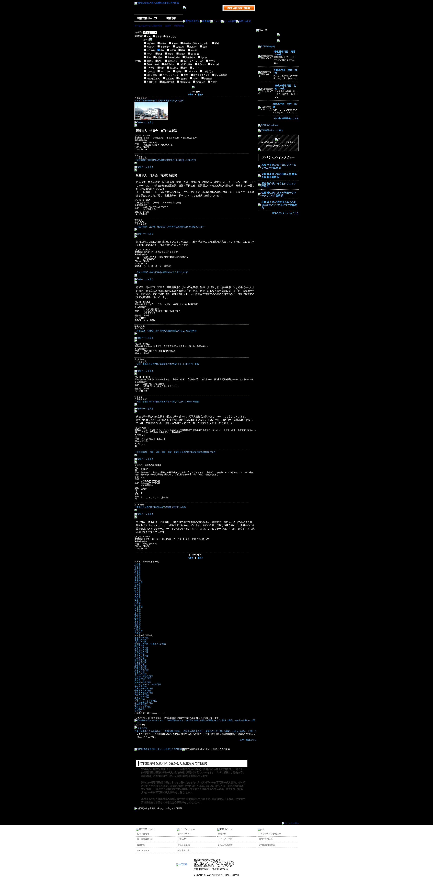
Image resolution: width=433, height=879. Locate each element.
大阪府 (137, 600)
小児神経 (183, 78)
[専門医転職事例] (266, 46)
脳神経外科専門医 (142, 682)
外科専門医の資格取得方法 (169, 799)
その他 (214, 82)
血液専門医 (139, 664)
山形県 (137, 568)
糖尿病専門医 (140, 660)
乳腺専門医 (139, 699)
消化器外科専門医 (142, 678)
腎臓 (149, 57)
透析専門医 (139, 680)
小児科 (159, 57)
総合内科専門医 (141, 656)
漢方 (185, 68)
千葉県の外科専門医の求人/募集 (171, 789)
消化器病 (195, 54)
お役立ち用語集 (225, 845)
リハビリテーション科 (193, 61)
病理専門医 (139, 654)
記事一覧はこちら (248, 740)
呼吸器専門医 (140, 668)
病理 (205, 47)
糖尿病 (173, 50)
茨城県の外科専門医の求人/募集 (219, 782)
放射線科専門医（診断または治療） (150, 644)
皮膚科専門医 (140, 640)
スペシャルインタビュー (270, 833)
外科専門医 (179, 26)
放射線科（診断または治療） (196, 43)
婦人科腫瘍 (152, 75)
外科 (162, 50)
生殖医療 (170, 78)
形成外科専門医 (141, 652)
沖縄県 (137, 633)
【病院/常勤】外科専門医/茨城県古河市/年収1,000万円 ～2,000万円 (165, 160)
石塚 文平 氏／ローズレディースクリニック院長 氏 (278, 166)
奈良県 (137, 605)
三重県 (137, 594)
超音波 (204, 57)
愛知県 (137, 592)
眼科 (217, 43)
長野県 (137, 586)
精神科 (196, 78)
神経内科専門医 (141, 694)
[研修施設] (205, 21)
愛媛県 (137, 619)
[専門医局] (181, 864)
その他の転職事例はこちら (286, 118)
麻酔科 (175, 43)
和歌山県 (138, 607)
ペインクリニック (170, 75)
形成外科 (193, 47)
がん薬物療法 (221, 75)
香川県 (137, 617)
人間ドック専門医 (142, 707)
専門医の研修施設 (267, 845)
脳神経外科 (173, 61)
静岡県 (137, 590)
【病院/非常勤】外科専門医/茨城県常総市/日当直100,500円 (161, 272)
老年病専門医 (140, 686)
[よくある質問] (228, 21)
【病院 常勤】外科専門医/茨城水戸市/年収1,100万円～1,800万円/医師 (166, 401)
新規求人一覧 (184, 850)
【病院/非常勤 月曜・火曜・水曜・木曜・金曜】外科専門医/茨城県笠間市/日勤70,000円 (174, 452)
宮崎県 (137, 629)
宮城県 (137, 566)
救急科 (150, 54)
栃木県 (137, 572)
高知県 (137, 621)
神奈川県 (138, 582)
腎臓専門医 (139, 672)
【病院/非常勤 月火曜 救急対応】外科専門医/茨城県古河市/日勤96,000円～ (169, 227)
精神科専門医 (140, 705)
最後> (200, 94)
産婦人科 (151, 47)
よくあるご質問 (225, 839)
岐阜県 (137, 588)
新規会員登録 (184, 845)
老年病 (212, 61)
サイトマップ (143, 850)
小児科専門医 (140, 674)
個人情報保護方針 (145, 839)
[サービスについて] (186, 829)
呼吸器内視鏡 (168, 82)
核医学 (179, 71)
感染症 (194, 50)
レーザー (197, 68)
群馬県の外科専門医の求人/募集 (187, 785)
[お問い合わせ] (243, 21)
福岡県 (137, 623)
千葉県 (137, 578)
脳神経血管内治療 (201, 75)
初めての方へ (184, 833)
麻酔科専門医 (140, 642)
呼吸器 (182, 54)
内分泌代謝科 (174, 57)
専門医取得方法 (266, 839)
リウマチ (151, 68)
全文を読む (142, 728)
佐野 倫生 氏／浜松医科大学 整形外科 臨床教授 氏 (279, 175)
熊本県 (137, 627)
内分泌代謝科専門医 (143, 676)
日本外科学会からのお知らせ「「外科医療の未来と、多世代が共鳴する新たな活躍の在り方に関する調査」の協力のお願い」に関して (195, 731)
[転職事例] (171, 21)
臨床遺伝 (174, 68)
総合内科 (151, 50)
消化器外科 (190, 57)
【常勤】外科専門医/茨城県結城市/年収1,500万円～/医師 (160, 507)
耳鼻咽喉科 (165, 47)
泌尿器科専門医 (141, 650)
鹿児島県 (138, 631)
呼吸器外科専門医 (142, 690)
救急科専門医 (140, 662)
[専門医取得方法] (191, 21)
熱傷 (186, 75)
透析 (160, 61)
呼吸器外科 (169, 64)
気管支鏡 (151, 71)
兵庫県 (137, 603)
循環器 (171, 54)
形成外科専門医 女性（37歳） (285, 87)
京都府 (137, 598)
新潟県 (137, 584)
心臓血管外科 (153, 64)
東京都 (137, 580)
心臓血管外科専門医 (143, 688)
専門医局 (146, 799)
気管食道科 (192, 71)
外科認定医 (200, 82)
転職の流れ (183, 839)
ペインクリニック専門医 (145, 701)
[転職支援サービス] (147, 21)
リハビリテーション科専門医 (147, 684)
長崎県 (137, 625)
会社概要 (141, 845)
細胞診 (150, 61)
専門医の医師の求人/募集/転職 (148, 26)
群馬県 (137, 574)
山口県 (137, 613)
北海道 (137, 564)
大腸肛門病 (208, 71)
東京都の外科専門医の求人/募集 (207, 789)
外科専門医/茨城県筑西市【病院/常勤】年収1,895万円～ (159, 100)
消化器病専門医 (141, 670)
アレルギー (165, 71)
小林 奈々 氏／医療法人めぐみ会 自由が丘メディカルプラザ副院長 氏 (279, 205)
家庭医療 (208, 78)
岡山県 (137, 611)
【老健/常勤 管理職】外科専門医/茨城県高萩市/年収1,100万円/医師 (165, 331)
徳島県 (137, 615)
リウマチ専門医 (141, 697)
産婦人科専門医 (141, 648)
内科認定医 (185, 82)
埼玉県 (137, 576)
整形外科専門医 (141, 638)
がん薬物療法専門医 (143, 703)
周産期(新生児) (153, 78)
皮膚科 (163, 43)
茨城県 (168, 26)
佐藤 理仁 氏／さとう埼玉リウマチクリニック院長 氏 (278, 194)
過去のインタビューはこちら (285, 213)
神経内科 (215, 64)
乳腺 (162, 68)
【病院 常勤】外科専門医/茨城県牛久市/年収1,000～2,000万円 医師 (166, 364)
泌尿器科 (180, 47)
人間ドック (152, 82)
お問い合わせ (143, 833)
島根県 (137, 609)
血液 (160, 54)
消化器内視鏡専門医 (143, 692)
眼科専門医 (139, 646)
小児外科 (201, 64)
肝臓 (183, 50)
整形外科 (151, 43)
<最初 (190, 94)
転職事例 (222, 833)
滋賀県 (137, 596)
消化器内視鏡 (186, 64)
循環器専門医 (140, 666)
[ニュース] (215, 21)
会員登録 (179, 802)
